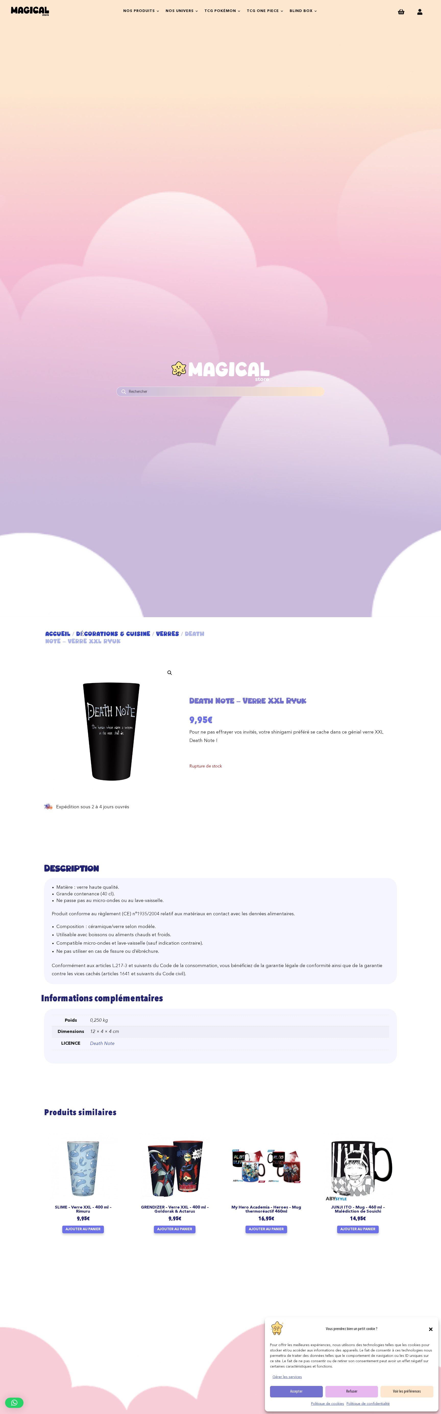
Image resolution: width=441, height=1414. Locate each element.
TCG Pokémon (220, 11)
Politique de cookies (327, 1404)
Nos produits (139, 11)
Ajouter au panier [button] (83, 1229)
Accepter (296, 1392)
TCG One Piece (263, 11)
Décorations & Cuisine (113, 633)
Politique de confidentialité (368, 1404)
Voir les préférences (407, 1392)
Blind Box (301, 11)
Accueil (57, 633)
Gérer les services (287, 1377)
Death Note (102, 1043)
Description (71, 868)
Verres (167, 633)
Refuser (351, 1392)
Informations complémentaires (102, 998)
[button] (430, 1329)
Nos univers (180, 11)
